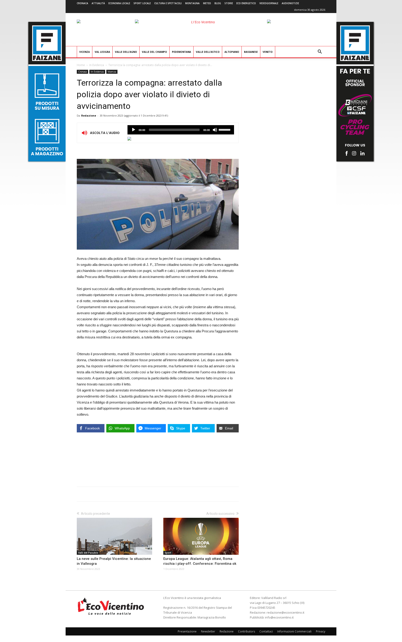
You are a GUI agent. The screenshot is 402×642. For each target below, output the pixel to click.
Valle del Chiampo (154, 52)
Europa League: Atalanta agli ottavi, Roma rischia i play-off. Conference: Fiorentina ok (199, 561)
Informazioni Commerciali (294, 631)
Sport (168, 552)
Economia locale (119, 3)
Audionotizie (290, 3)
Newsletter (208, 631)
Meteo (207, 3)
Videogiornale (268, 3)
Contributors (246, 631)
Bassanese (251, 52)
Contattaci (266, 631)
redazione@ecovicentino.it (285, 612)
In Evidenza (96, 65)
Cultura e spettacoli (168, 3)
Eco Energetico (246, 3)
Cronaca (82, 3)
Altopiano (231, 52)
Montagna (192, 3)
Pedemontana (181, 52)
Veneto (268, 52)
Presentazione (187, 631)
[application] (180, 129)
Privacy (320, 631)
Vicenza (84, 52)
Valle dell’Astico (208, 52)
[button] (319, 52)
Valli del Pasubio (88, 552)
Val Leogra (102, 52)
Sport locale (142, 3)
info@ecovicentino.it (279, 617)
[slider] (225, 129)
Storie (228, 3)
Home (81, 65)
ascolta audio (133, 129)
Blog (217, 3)
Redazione (88, 115)
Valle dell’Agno (126, 52)
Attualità (98, 3)
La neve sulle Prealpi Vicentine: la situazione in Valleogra (114, 561)
